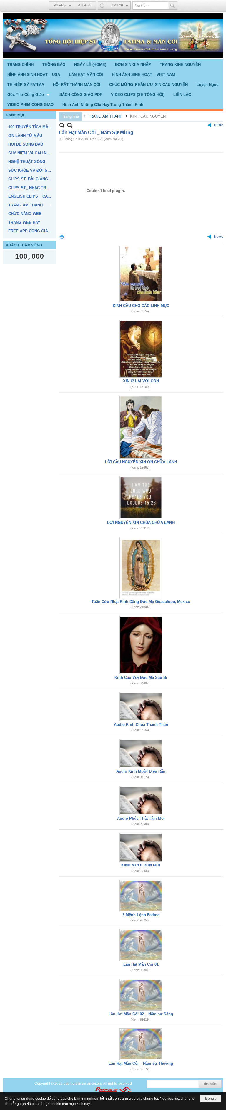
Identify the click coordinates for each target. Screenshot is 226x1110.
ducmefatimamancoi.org (83, 1083)
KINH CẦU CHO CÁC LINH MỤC (141, 306)
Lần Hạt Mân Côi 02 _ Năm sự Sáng (141, 1014)
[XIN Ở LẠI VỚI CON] (141, 349)
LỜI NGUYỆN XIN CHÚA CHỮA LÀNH (141, 522)
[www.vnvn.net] (113, 1090)
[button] (29, 94)
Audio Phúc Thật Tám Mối (141, 818)
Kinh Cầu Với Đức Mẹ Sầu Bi (140, 677)
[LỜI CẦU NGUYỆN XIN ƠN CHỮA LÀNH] (141, 427)
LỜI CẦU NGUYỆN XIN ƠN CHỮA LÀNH (141, 462)
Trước (218, 125)
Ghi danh (84, 5)
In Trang (62, 237)
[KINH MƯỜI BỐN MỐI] (141, 847)
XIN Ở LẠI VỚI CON (141, 381)
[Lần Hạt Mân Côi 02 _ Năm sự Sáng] (141, 995)
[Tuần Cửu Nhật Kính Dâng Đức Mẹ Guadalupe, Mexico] (141, 567)
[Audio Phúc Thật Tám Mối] (141, 800)
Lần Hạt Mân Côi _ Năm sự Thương (141, 1063)
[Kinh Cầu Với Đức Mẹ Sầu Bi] (141, 645)
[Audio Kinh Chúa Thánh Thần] (141, 706)
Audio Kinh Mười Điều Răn (140, 771)
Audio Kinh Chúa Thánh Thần (141, 724)
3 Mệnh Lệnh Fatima (140, 915)
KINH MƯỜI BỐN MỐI (140, 865)
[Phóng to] (70, 125)
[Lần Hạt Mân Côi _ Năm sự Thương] (141, 1044)
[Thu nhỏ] (62, 125)
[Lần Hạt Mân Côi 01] (141, 945)
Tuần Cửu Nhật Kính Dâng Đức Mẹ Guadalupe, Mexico (141, 601)
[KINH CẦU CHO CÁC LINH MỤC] (141, 274)
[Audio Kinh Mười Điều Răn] (141, 753)
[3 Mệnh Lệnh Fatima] (141, 896)
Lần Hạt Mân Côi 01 (141, 964)
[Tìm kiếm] (172, 5)
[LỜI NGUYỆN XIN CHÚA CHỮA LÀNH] (141, 497)
